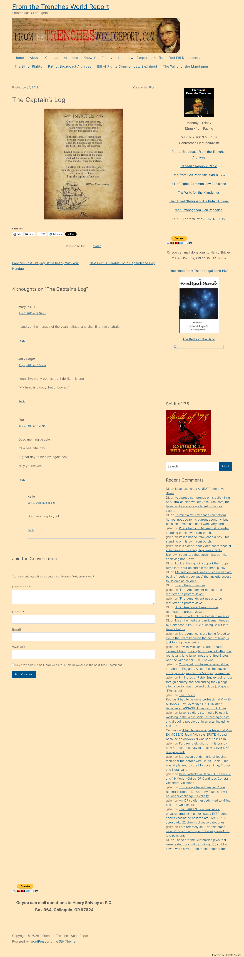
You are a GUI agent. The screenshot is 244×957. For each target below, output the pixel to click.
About (34, 58)
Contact (51, 58)
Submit (225, 466)
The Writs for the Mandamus (186, 66)
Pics (152, 87)
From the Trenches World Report (60, 7)
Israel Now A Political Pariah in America (202, 616)
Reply (22, 340)
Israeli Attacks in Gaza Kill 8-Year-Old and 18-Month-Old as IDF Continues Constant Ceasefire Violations (198, 778)
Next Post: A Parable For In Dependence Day (122, 263)
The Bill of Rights (28, 66)
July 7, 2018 (30, 87)
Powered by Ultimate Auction (226, 955)
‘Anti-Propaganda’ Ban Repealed (199, 210)
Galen (97, 246)
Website (18, 647)
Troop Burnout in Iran (190, 585)
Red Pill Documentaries (187, 58)
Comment (21, 587)
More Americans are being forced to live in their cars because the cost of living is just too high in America (198, 638)
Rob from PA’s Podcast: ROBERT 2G (199, 175)
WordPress (39, 941)
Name (17, 612)
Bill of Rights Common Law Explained (127, 66)
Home (19, 58)
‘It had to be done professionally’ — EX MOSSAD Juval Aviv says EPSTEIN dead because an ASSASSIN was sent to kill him (198, 704)
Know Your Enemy (98, 58)
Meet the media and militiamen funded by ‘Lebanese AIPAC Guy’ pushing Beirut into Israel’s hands (197, 625)
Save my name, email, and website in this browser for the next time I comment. (69, 664)
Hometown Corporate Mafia (140, 58)
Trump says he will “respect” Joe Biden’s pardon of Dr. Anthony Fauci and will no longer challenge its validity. (197, 791)
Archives (71, 58)
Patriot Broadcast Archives (69, 66)
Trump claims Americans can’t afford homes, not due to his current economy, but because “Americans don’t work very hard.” (197, 519)
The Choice (187, 695)
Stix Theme (67, 941)
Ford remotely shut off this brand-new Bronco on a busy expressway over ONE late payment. (198, 748)
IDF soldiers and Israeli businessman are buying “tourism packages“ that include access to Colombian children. (199, 576)
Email (16, 629)
